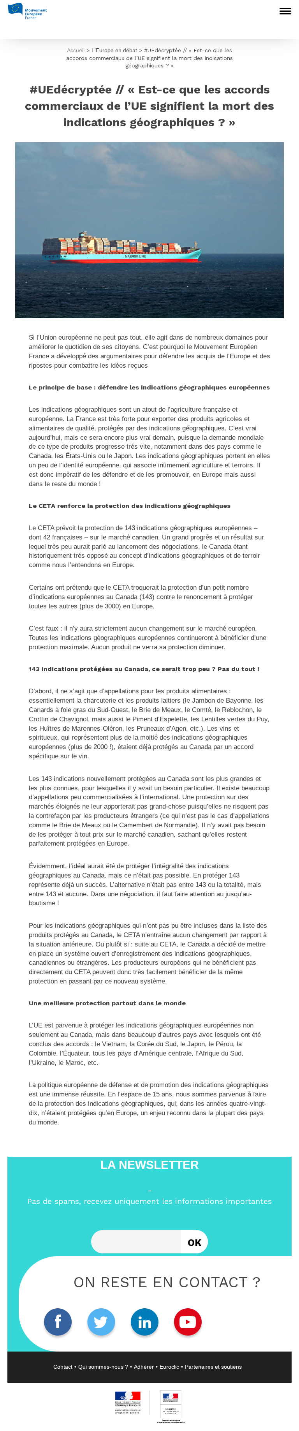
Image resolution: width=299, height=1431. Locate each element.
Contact (62, 1367)
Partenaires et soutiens (213, 1367)
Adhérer (144, 1367)
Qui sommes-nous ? (103, 1367)
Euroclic (169, 1367)
